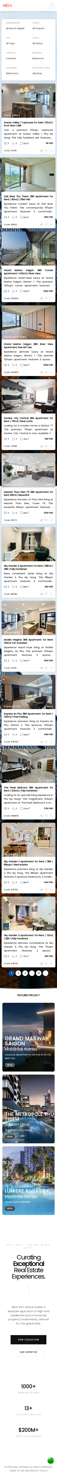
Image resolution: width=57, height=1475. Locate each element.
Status (35, 38)
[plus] (51, 151)
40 (38, 973)
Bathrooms (11, 68)
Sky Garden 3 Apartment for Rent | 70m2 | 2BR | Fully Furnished (28, 937)
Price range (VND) (41, 68)
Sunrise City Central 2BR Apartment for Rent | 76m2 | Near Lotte (28, 420)
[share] (41, 151)
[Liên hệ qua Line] (51, 1460)
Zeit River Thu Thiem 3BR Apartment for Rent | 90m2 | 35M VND (28, 198)
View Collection (28, 1339)
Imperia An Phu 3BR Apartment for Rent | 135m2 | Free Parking (28, 715)
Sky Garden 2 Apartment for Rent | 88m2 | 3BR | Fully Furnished (28, 567)
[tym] (46, 151)
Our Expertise (28, 1352)
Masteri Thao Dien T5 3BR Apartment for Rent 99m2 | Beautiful (28, 493)
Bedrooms (37, 53)
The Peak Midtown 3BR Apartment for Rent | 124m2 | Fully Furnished (28, 789)
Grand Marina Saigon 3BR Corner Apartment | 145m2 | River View (28, 272)
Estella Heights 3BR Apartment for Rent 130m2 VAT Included (28, 641)
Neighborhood (13, 23)
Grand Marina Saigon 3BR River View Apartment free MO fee (28, 346)
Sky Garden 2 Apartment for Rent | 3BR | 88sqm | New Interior (28, 863)
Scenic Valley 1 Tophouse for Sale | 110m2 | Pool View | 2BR (28, 124)
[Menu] (51, 5)
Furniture (11, 53)
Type (8, 38)
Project (36, 23)
